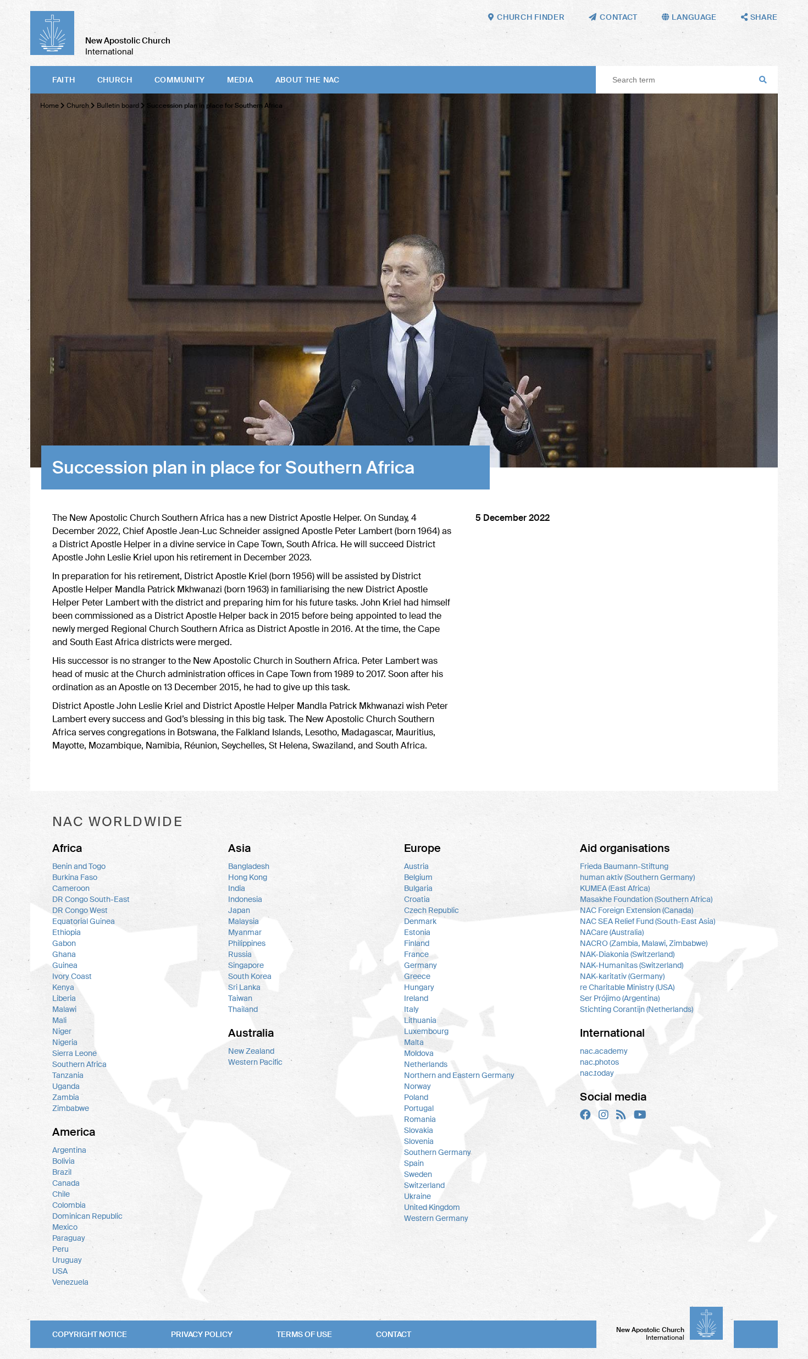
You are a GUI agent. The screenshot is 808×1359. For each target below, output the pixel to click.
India (236, 888)
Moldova (419, 1053)
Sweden (418, 1174)
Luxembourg (426, 1031)
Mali (59, 1020)
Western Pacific (255, 1062)
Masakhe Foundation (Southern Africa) (646, 899)
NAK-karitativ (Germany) (622, 976)
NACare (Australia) (612, 932)
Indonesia (245, 899)
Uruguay (67, 1260)
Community (179, 80)
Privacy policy (202, 1334)
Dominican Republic (87, 1216)
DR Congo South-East (91, 899)
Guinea (65, 965)
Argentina (69, 1150)
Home (49, 105)
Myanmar (245, 932)
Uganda (66, 1086)
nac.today (597, 1073)
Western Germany (436, 1218)
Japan (239, 910)
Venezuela (70, 1282)
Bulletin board (118, 105)
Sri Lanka (244, 987)
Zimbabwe (70, 1108)
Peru (60, 1249)
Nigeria (65, 1042)
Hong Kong (247, 877)
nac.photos (599, 1062)
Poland (416, 1097)
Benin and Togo (79, 866)
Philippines (246, 943)
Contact (393, 1334)
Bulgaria (418, 888)
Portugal (419, 1108)
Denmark (420, 921)
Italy (411, 1009)
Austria (416, 866)
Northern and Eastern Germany (459, 1075)
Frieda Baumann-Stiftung (624, 866)
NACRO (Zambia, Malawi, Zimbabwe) (643, 943)
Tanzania (68, 1075)
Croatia (417, 899)
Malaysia (243, 921)
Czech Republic (431, 910)
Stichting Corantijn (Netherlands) (636, 1009)
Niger (61, 1031)
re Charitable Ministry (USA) (627, 987)
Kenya (63, 987)
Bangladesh (248, 866)
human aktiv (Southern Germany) (637, 877)
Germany (420, 965)
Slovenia (419, 1141)
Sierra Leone (74, 1053)
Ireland (416, 998)
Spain (414, 1163)
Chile (61, 1194)
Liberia (64, 998)
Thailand (243, 1009)
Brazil (61, 1172)
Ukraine (417, 1196)
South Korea (250, 976)
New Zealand (251, 1051)
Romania (420, 1119)
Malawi (64, 1009)
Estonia (417, 932)
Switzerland (424, 1185)
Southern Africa (79, 1064)
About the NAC (307, 80)
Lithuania (420, 1020)
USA (60, 1271)
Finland (416, 943)
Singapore (246, 965)
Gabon (64, 943)
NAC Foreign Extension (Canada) (636, 910)
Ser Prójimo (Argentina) (620, 998)
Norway (417, 1086)
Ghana (64, 954)
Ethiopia (66, 932)
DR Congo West (80, 910)
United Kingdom (432, 1207)
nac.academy (604, 1051)
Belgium (418, 877)
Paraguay (68, 1238)
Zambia (65, 1097)
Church (114, 80)
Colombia (69, 1205)
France (416, 954)
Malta (414, 1042)
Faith (63, 80)
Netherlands (425, 1064)
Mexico (65, 1227)
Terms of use (304, 1334)
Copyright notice (89, 1334)
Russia (240, 954)
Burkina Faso (74, 877)
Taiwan (240, 998)
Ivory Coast (72, 976)
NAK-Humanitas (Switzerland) (631, 965)
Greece (417, 976)
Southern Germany (437, 1152)
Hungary (419, 987)
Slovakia (418, 1130)
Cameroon (71, 888)
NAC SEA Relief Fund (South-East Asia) (647, 921)
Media (240, 80)
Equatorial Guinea (83, 921)
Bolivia (63, 1161)
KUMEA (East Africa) (615, 888)
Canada (66, 1183)
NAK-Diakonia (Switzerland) (627, 954)
